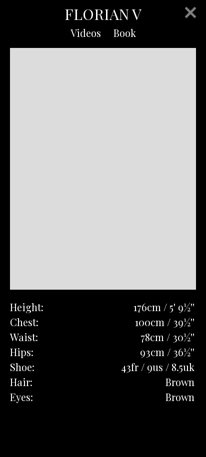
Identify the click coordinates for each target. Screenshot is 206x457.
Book (125, 32)
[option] (103, 169)
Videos (85, 32)
